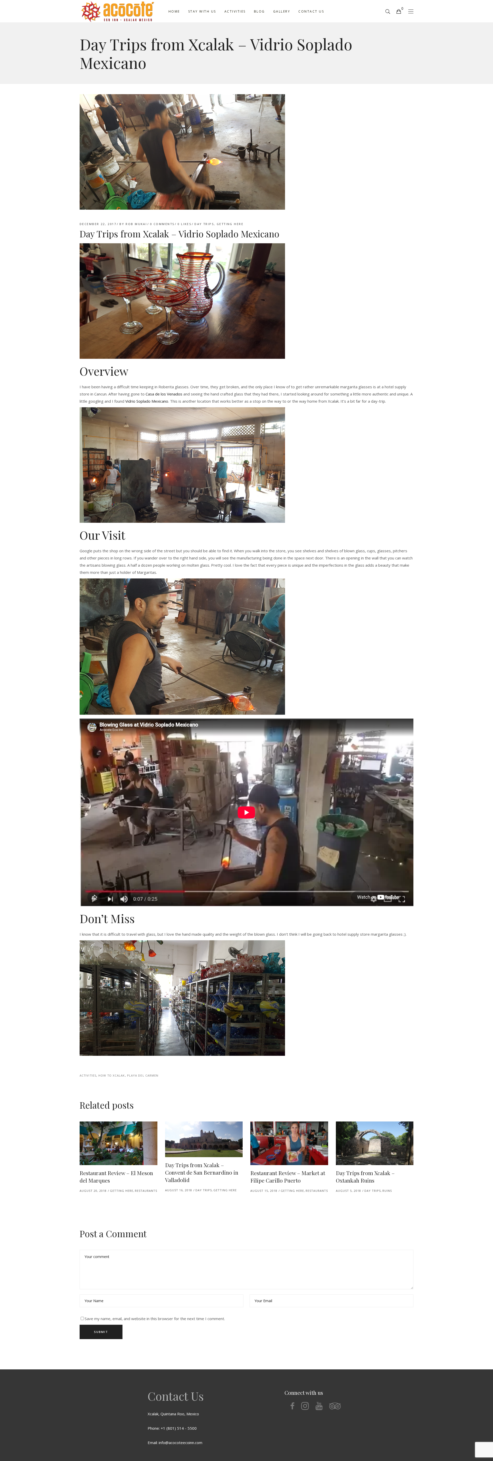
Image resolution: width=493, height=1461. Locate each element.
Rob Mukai (136, 224)
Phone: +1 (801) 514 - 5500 (172, 1428)
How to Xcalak (111, 1075)
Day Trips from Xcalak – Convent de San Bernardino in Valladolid (201, 1172)
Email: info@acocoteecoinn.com (175, 1442)
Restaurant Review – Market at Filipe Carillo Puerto (287, 1176)
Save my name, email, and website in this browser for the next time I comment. (155, 1318)
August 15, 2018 (263, 1191)
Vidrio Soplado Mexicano (146, 401)
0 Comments (162, 224)
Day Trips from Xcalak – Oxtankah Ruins (365, 1176)
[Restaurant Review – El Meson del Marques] (118, 1143)
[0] (398, 11)
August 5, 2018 (348, 1191)
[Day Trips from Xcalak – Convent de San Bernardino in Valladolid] (204, 1139)
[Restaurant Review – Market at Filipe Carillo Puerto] (289, 1143)
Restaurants (146, 1191)
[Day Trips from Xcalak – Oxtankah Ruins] (375, 1143)
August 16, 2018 (178, 1190)
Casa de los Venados (164, 393)
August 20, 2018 (93, 1191)
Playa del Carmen (143, 1075)
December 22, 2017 (98, 224)
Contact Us (176, 1396)
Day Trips (204, 224)
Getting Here (230, 224)
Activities (88, 1075)
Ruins (387, 1191)
